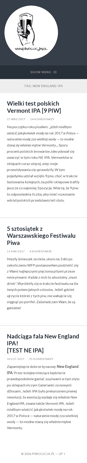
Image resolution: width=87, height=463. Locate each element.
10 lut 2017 (16, 359)
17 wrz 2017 (16, 119)
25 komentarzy (41, 359)
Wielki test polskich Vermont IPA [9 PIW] (34, 107)
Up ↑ (62, 454)
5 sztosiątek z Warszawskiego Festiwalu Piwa (41, 235)
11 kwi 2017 (16, 251)
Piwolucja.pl (43, 454)
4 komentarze (40, 251)
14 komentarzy (42, 119)
